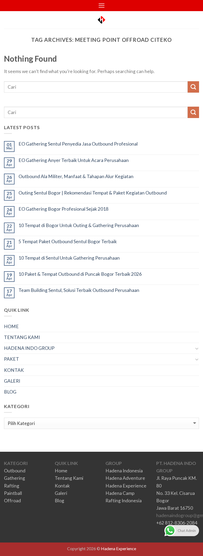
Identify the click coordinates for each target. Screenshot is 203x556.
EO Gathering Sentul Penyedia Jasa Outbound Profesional (78, 144)
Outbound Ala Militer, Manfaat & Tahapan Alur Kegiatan (76, 176)
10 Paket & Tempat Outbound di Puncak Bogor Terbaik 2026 (80, 274)
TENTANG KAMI (22, 337)
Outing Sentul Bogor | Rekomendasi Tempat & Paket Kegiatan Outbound (93, 193)
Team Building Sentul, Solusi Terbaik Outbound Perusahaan (79, 290)
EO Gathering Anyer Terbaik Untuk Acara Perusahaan (74, 160)
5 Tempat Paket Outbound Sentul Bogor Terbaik (68, 241)
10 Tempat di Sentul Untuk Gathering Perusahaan (69, 258)
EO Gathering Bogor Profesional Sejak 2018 (63, 209)
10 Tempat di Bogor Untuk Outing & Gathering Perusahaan (79, 225)
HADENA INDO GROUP (29, 348)
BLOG (10, 392)
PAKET (11, 359)
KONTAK (14, 370)
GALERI (12, 381)
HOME (11, 326)
